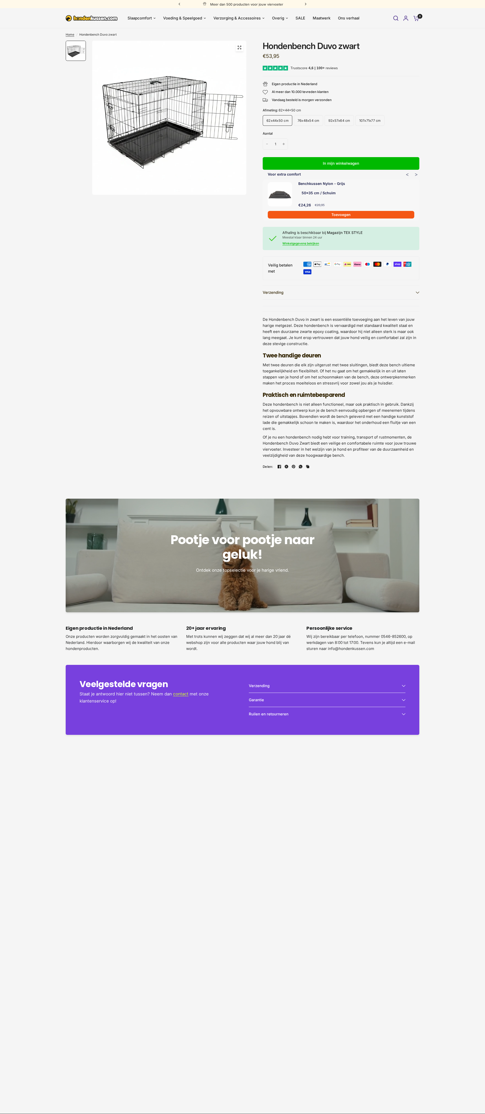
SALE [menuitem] (300, 18)
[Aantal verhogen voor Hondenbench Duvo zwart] (284, 144)
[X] (286, 467)
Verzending (273, 292)
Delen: (268, 466)
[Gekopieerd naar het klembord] (308, 467)
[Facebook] (279, 467)
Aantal (268, 133)
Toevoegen (341, 214)
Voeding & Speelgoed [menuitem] (182, 18)
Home (70, 34)
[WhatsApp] (301, 467)
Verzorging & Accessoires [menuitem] (237, 18)
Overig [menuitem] (278, 18)
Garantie (256, 699)
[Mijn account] (406, 18)
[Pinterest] (293, 467)
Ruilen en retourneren (268, 714)
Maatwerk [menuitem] (321, 18)
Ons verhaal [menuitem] (348, 18)
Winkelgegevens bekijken (300, 243)
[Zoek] (396, 18)
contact (180, 693)
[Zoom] (239, 47)
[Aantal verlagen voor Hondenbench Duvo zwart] (267, 144)
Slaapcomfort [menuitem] (140, 18)
